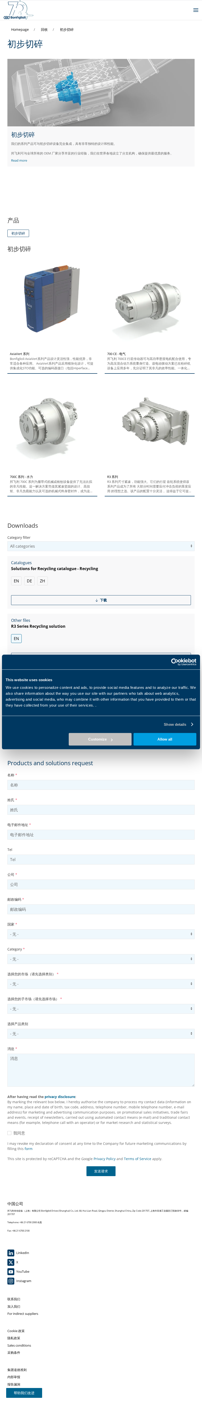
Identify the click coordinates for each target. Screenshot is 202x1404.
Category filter (19, 537)
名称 (12, 775)
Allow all (164, 739)
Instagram (23, 1281)
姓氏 (12, 799)
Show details (175, 724)
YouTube (22, 1271)
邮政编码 (15, 899)
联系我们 (13, 1299)
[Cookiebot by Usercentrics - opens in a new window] (174, 662)
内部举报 (13, 1377)
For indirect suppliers (22, 1313)
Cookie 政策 (16, 1331)
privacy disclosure (60, 1096)
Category (16, 949)
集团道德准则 (17, 1370)
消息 (12, 1048)
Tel (9, 849)
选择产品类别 (17, 1023)
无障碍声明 (15, 1391)
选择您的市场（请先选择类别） (33, 974)
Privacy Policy (105, 1158)
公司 (12, 874)
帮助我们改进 (24, 1392)
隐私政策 (13, 1338)
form (29, 1148)
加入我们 (13, 1306)
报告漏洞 (13, 1384)
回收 (45, 29)
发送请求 (101, 1171)
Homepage (20, 29)
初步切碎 (67, 29)
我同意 (18, 1133)
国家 (12, 924)
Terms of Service (137, 1158)
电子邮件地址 (19, 824)
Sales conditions (19, 1345)
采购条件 (13, 1352)
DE (29, 581)
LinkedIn (22, 1253)
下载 (103, 600)
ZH (42, 581)
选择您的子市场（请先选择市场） (34, 999)
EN (16, 581)
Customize (97, 739)
